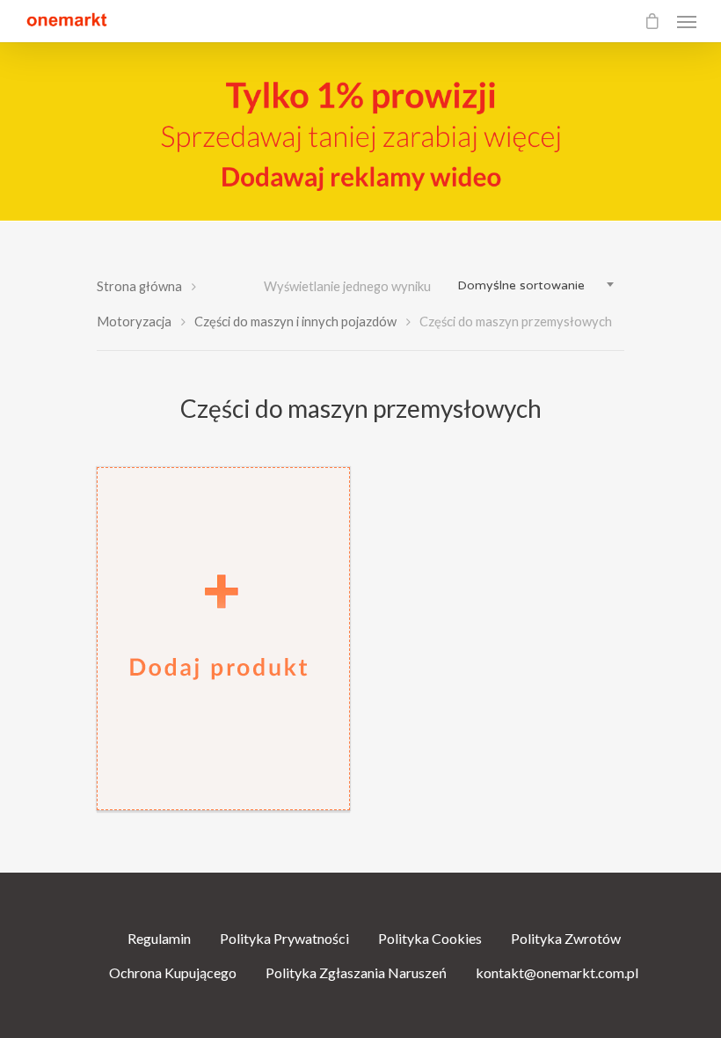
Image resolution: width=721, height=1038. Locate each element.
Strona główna (139, 286)
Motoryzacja (134, 321)
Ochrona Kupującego (173, 972)
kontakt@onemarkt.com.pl (557, 972)
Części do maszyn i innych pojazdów (295, 321)
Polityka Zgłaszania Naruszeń (356, 972)
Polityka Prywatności (284, 938)
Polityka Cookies (430, 938)
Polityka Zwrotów (566, 938)
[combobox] (536, 286)
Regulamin (159, 938)
